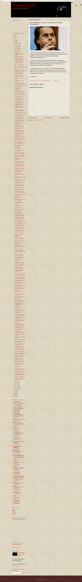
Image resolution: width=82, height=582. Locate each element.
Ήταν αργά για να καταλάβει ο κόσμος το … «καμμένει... (19, 361)
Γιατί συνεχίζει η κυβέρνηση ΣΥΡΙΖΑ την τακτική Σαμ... (19, 110)
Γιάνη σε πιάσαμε (17, 322)
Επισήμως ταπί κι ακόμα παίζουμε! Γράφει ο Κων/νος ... (20, 228)
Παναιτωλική (14, 512)
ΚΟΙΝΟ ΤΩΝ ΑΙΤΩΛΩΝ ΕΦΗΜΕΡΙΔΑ (17, 447)
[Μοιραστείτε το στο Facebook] (57, 81)
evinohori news (16, 502)
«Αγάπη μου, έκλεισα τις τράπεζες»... (18, 260)
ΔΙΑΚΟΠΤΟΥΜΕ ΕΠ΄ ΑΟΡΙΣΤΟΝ (18, 483)
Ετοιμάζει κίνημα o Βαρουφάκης (19, 351)
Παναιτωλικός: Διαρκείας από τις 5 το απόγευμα (20, 283)
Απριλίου (16, 384)
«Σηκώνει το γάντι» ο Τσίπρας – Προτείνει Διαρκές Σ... (19, 210)
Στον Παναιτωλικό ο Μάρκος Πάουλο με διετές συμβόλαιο (19, 153)
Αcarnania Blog (16, 431)
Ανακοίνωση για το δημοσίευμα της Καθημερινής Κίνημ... (19, 332)
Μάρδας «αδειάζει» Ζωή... (18, 140)
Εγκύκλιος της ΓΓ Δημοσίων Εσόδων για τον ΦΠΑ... (19, 62)
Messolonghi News (16, 422)
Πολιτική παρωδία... (17, 299)
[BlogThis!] (55, 81)
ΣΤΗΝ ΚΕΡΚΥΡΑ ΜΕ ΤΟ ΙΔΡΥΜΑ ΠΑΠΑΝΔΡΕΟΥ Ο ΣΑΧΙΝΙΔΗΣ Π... (19, 304)
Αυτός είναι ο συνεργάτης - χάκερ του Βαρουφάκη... (20, 307)
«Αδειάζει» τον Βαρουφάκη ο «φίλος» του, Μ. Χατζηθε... (19, 231)
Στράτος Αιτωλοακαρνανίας (18, 455)
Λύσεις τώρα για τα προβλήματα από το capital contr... (19, 327)
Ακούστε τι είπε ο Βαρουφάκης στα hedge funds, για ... (19, 294)
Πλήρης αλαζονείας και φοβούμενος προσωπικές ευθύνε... (19, 54)
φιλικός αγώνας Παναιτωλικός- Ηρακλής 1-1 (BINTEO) (19, 315)
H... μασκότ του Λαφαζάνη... (19, 232)
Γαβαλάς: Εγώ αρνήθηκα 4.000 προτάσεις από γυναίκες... (19, 275)
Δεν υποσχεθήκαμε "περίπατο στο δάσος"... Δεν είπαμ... (19, 182)
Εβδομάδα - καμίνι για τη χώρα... (20, 339)
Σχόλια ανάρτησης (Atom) (37, 120)
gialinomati (15, 437)
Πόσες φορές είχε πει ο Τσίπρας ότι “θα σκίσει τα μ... (19, 86)
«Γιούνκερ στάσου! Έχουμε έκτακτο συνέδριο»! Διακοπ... (19, 192)
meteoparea (15, 461)
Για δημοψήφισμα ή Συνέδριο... (19, 187)
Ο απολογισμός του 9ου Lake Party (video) (19, 151)
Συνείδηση (14, 514)
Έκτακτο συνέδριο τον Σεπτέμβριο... (18, 89)
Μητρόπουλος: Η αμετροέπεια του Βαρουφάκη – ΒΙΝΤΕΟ (20, 320)
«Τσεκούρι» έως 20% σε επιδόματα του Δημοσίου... (19, 359)
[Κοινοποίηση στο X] (56, 81)
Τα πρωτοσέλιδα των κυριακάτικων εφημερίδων (19, 347)
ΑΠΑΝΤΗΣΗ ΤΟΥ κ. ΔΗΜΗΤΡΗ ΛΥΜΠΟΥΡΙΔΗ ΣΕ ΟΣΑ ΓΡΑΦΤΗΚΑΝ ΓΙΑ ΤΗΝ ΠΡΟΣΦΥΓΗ (19, 478)
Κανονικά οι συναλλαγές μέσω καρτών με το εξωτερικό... (19, 238)
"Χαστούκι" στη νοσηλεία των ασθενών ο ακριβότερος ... (19, 378)
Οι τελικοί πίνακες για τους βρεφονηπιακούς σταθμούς (19, 218)
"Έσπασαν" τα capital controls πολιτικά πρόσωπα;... (19, 265)
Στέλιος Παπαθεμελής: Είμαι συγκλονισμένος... (19, 145)
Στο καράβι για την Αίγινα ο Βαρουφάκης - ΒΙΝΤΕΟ (19, 104)
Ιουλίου (15, 51)
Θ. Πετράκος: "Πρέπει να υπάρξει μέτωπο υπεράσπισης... (20, 220)
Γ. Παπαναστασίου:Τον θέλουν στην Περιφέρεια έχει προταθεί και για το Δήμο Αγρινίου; (19, 468)
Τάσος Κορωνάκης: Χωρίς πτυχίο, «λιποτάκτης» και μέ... (20, 113)
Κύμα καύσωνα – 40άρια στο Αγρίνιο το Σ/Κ (19, 243)
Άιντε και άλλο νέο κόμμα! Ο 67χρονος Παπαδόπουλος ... (19, 324)
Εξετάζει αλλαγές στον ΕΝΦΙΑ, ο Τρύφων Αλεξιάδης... (20, 200)
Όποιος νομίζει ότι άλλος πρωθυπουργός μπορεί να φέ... (20, 136)
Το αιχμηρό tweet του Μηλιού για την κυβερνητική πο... (20, 318)
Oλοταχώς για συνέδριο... (18, 249)
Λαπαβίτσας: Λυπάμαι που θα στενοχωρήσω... (19, 206)
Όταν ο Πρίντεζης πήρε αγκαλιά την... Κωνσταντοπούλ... (19, 143)
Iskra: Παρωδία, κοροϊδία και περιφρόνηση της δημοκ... (19, 60)
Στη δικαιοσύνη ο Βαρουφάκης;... (20, 273)
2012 (14, 394)
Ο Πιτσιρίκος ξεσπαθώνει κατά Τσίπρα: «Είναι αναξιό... (19, 121)
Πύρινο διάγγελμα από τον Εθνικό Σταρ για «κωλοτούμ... (19, 118)
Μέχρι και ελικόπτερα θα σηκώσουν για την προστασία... (18, 235)
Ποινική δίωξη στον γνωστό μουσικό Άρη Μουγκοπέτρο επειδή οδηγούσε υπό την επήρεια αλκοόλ (19, 403)
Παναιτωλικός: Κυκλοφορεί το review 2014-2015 (19, 171)
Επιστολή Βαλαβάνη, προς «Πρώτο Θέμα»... (19, 330)
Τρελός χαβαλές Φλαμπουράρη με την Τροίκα (19, 364)
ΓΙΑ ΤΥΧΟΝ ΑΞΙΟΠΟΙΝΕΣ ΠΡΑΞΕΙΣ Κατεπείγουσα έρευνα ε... (19, 270)
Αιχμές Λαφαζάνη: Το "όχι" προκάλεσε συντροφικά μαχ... (19, 257)
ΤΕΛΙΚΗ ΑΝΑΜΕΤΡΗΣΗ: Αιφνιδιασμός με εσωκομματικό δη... (20, 107)
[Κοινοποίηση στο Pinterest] (58, 81)
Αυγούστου (16, 50)
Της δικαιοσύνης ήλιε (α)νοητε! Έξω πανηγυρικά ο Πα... (19, 225)
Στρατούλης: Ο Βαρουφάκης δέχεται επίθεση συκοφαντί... (19, 156)
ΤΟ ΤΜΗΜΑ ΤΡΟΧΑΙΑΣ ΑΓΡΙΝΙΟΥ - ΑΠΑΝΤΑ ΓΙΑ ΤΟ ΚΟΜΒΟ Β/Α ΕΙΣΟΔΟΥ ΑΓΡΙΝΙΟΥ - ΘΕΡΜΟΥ (19, 415)
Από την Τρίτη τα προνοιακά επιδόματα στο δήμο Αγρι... (19, 131)
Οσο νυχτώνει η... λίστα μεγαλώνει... (18, 366)
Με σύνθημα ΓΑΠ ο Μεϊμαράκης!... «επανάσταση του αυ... (19, 159)
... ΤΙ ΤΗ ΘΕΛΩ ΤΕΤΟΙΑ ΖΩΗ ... (18, 438)
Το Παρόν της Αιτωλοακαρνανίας (16, 500)
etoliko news (15, 427)
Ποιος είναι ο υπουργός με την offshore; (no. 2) (19, 96)
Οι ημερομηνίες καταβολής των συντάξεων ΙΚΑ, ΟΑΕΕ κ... (19, 288)
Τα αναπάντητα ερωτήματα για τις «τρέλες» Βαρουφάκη (19, 164)
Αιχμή (13, 509)
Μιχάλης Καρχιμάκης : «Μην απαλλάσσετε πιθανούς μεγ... (19, 374)
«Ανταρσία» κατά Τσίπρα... (19, 207)
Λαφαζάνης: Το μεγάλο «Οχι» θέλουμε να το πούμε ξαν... (19, 262)
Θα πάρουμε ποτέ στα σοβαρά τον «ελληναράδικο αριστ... (19, 356)
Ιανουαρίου (16, 389)
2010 (14, 396)
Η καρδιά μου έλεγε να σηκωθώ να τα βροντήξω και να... (19, 180)
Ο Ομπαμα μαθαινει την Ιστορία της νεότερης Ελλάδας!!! (19, 452)
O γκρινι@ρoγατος (16, 450)
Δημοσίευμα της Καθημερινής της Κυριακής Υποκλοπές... (20, 353)
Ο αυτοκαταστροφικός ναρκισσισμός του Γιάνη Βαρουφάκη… (18, 202)
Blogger (46, 579)
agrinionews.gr (16, 491)
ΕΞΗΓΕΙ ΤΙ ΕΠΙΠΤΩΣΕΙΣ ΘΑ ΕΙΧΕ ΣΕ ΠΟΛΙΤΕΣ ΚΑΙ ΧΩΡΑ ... (20, 251)
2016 (14, 40)
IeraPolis (15, 482)
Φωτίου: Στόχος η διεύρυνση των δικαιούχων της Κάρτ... (19, 297)
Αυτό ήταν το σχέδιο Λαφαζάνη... (20, 376)
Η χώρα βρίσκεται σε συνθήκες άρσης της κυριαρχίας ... (19, 139)
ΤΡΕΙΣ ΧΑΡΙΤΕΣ (16, 472)
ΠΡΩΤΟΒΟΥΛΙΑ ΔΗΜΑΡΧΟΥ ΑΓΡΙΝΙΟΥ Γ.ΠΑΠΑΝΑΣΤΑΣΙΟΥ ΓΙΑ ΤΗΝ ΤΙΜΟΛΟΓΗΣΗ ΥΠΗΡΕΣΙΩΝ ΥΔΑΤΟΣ (19, 457)
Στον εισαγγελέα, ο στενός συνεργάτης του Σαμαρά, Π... (19, 83)
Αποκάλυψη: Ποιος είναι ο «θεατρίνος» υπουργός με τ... (19, 189)
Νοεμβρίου (16, 45)
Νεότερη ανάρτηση (32, 117)
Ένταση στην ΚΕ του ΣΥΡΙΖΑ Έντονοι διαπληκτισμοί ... (19, 99)
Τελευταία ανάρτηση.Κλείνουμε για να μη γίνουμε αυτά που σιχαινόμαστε (18, 488)
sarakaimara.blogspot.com (18, 407)
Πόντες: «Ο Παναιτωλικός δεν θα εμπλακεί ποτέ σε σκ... (20, 241)
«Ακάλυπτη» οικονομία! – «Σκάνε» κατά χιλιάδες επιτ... (19, 369)
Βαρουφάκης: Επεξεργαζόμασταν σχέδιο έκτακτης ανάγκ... (20, 278)
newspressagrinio (16, 413)
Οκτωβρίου (16, 46)
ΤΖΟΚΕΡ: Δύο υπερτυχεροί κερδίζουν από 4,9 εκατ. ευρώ (19, 94)
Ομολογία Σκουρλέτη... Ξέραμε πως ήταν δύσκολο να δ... (19, 91)
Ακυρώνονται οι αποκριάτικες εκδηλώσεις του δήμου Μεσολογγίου (19, 424)
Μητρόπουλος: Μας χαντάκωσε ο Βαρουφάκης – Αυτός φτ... (20, 133)
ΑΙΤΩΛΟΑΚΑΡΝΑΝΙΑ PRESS (18, 476)
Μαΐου (15, 382)
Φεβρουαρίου (16, 387)
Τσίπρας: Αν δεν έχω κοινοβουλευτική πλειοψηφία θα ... (19, 174)
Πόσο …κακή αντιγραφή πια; (19, 64)
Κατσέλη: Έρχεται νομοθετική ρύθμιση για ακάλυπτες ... (19, 349)
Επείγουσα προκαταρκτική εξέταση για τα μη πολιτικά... (19, 185)
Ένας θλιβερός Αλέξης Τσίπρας (19, 166)
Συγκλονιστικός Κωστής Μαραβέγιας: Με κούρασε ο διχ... (19, 246)
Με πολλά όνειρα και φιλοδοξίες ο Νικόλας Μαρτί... (20, 286)
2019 (14, 37)
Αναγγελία (14, 510)
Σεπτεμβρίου (16, 48)
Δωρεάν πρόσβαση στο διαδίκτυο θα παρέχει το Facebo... (20, 223)
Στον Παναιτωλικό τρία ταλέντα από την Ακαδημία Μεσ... (19, 76)
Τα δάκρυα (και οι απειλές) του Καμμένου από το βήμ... (19, 310)
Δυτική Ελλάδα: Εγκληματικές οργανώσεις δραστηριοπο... (19, 215)
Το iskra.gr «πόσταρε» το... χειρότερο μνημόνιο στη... (19, 126)
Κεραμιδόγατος (24, 5)
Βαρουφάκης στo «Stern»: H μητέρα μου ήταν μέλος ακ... (19, 169)
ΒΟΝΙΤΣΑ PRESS (16, 497)
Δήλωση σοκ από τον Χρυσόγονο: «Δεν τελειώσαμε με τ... (19, 291)
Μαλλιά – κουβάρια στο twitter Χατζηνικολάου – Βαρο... (19, 344)
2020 (14, 35)
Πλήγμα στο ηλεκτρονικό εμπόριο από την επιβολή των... (20, 341)
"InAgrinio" (15, 466)
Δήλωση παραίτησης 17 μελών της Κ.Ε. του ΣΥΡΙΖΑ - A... (19, 115)
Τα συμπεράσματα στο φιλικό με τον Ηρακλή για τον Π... (19, 371)
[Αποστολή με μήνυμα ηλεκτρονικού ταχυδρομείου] (54, 81)
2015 (14, 42)
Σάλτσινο (15, 495)
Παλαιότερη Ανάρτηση (64, 117)
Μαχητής (13, 511)
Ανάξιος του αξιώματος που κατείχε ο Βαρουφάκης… (19, 255)
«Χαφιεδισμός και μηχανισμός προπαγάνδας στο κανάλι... (19, 71)
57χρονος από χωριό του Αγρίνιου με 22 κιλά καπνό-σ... (20, 194)
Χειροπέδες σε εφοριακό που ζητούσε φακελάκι (19, 57)
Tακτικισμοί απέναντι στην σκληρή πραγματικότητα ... (19, 102)
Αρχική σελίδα (48, 117)
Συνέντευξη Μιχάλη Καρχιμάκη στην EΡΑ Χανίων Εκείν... (19, 301)
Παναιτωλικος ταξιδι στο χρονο (19, 419)
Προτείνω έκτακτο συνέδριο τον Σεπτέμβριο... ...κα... (19, 128)
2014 (14, 391)
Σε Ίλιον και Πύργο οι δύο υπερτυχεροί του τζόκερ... (19, 73)
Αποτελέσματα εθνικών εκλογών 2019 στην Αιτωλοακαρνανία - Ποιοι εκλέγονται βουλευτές (19, 433)
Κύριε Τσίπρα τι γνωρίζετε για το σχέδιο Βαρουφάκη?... (19, 280)
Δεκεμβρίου (16, 43)
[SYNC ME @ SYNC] (16, 547)
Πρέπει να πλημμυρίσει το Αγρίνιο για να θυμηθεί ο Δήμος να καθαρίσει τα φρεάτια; (18, 409)
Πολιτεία (13, 513)
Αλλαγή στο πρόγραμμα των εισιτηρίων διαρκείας (19, 212)
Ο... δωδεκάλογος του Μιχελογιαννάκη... (18, 148)
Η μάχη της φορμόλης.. (17, 443)
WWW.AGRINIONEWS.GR (17, 492)
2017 (14, 38)
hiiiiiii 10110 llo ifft (16, 473)
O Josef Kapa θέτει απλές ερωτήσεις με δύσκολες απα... (20, 268)
